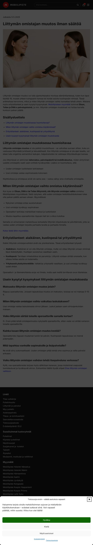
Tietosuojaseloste (52, 540)
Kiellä (46, 527)
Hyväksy (46, 520)
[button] (89, 499)
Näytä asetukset (46, 533)
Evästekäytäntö (39, 539)
